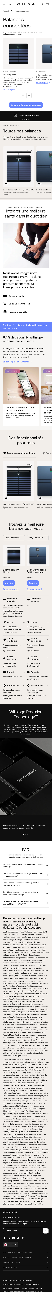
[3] (26, 119)
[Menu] (3, 3)
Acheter (9, 583)
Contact (39, 1291)
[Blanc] (7, 184)
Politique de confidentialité (12, 1287)
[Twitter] (22, 1240)
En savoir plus (10, 589)
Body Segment (9, 75)
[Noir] (6, 184)
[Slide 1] (23, 837)
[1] (22, 119)
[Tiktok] (18, 1240)
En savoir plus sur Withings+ (16, 362)
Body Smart (41, 72)
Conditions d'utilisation (11, 1291)
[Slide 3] (27, 837)
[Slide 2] (25, 837)
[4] (28, 119)
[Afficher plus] (26, 1275)
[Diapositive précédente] (22, 95)
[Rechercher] (10, 4)
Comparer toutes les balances (26, 105)
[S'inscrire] (45, 1233)
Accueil (6, 11)
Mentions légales (28, 1291)
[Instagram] (9, 1240)
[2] (24, 119)
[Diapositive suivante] (29, 95)
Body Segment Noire (11, 571)
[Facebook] (4, 1240)
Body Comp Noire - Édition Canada (37, 571)
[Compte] (42, 4)
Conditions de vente (31, 1287)
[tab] (19, 455)
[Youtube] (13, 1240)
